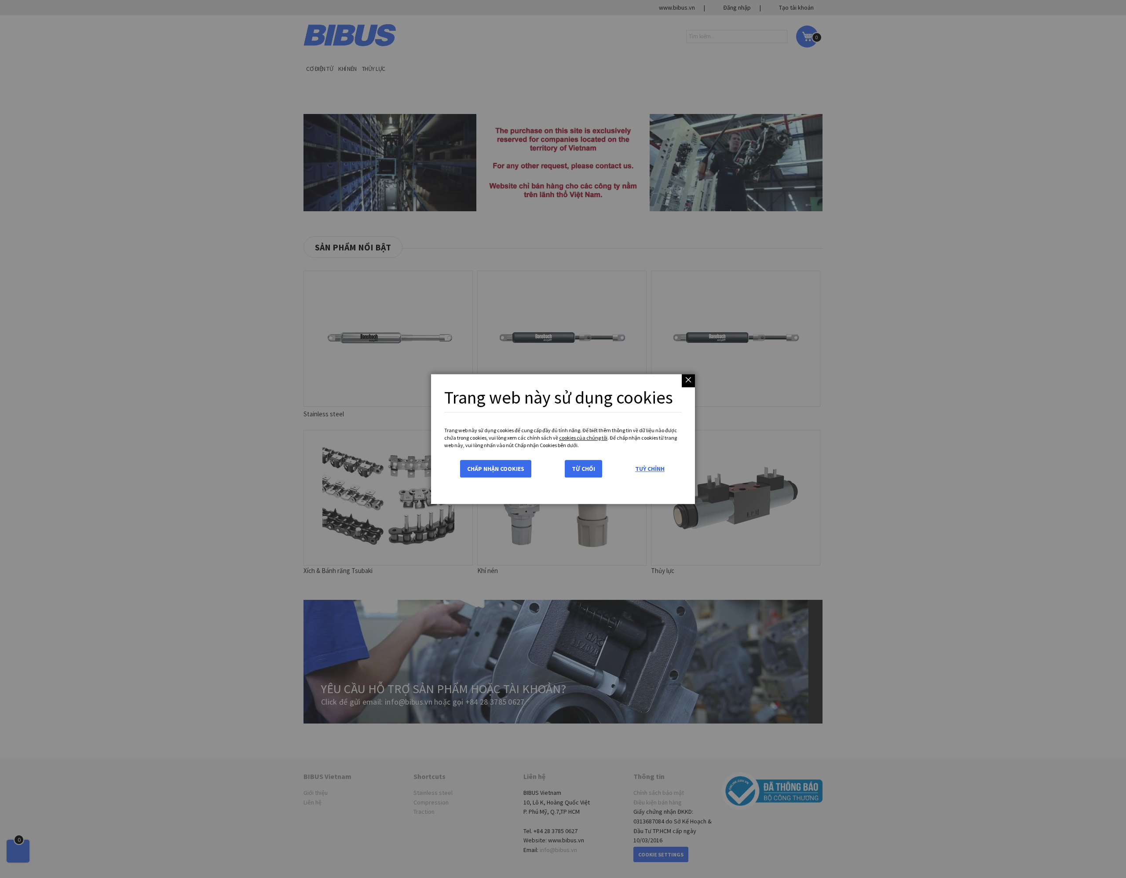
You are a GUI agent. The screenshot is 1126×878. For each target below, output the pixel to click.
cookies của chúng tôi (583, 437)
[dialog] (563, 439)
